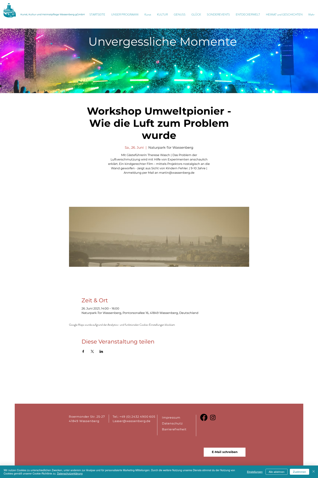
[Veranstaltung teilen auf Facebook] (83, 351)
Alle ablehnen (277, 472)
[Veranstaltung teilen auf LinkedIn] (101, 351)
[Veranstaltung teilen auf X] (92, 351)
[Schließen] (313, 471)
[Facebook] (203, 417)
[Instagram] (212, 417)
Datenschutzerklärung (70, 473)
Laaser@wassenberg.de (132, 421)
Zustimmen (299, 472)
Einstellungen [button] (255, 472)
